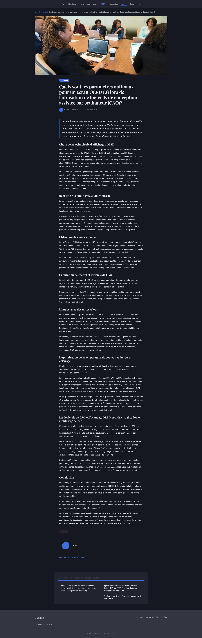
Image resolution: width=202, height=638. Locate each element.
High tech (72, 4)
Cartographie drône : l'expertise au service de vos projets (123, 597)
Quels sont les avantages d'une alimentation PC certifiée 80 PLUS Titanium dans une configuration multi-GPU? (122, 588)
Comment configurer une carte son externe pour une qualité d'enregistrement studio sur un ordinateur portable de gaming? (78, 588)
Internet (81, 4)
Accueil (37, 12)
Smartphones (135, 4)
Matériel (124, 4)
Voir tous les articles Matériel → (72, 557)
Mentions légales (152, 617)
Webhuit (39, 617)
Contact (164, 617)
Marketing (114, 4)
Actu (63, 4)
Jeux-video (91, 4)
